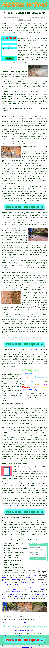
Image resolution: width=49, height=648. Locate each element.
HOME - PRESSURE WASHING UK (24, 630)
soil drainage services (9, 589)
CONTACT (38, 9)
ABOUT (34, 9)
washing (3, 120)
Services (22, 635)
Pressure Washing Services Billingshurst (21, 540)
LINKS (29, 9)
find (7, 521)
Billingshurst (34, 349)
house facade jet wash (26, 483)
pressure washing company (35, 453)
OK (31, 647)
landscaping (5, 587)
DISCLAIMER (44, 9)
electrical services (13, 584)
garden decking (28, 577)
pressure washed (27, 162)
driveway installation (37, 584)
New (14, 635)
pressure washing (36, 427)
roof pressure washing (21, 473)
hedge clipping (40, 594)
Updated (18, 635)
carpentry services (19, 596)
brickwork (20, 106)
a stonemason (10, 594)
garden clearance (18, 579)
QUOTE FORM (14, 505)
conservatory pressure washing (36, 480)
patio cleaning (17, 591)
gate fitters (28, 587)
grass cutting (32, 593)
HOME (26, 9)
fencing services (22, 586)
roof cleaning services (30, 582)
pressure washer (18, 34)
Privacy (46, 635)
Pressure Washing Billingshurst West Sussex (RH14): (22, 23)
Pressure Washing (8, 635)
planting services (7, 581)
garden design (40, 589)
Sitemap (2, 635)
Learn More (25, 647)
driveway (29, 129)
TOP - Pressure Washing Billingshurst (14, 622)
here (2, 536)
